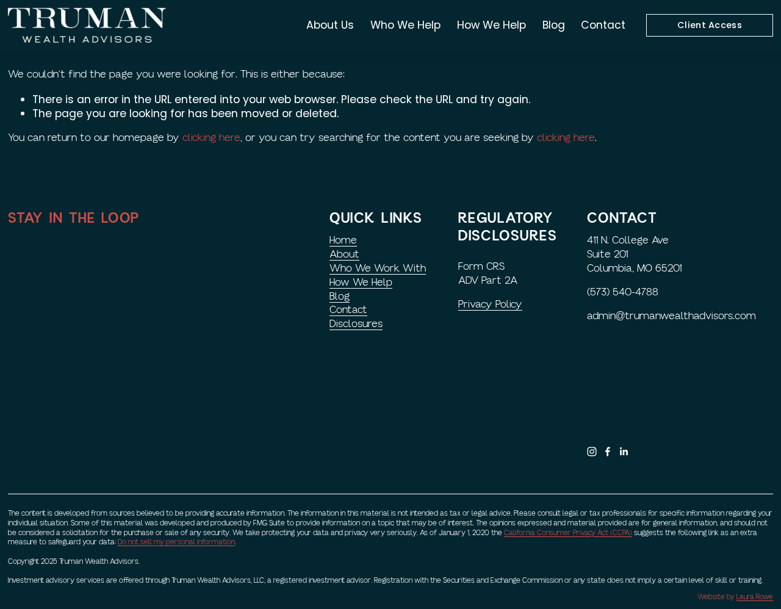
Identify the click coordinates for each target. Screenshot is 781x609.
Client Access (709, 25)
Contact (603, 25)
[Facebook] (608, 451)
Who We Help (405, 25)
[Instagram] (592, 451)
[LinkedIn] (623, 451)
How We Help (491, 25)
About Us (330, 25)
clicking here (211, 137)
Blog (553, 25)
